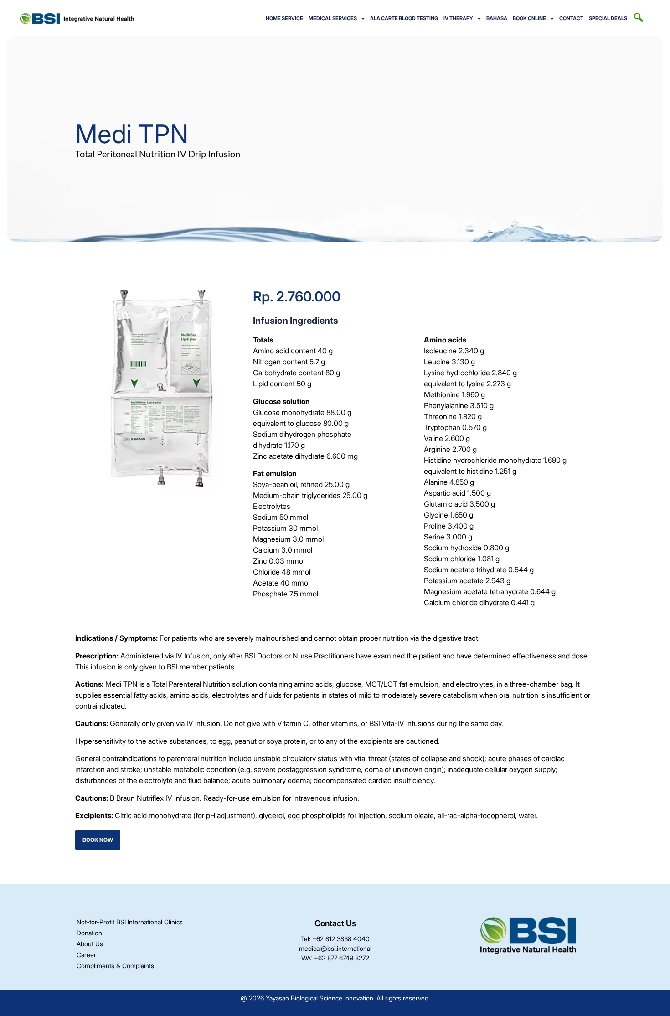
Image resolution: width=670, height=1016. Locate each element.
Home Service (284, 18)
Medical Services (333, 18)
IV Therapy (458, 18)
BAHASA (496, 18)
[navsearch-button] (638, 18)
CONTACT (571, 18)
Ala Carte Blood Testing (404, 18)
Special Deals (608, 18)
